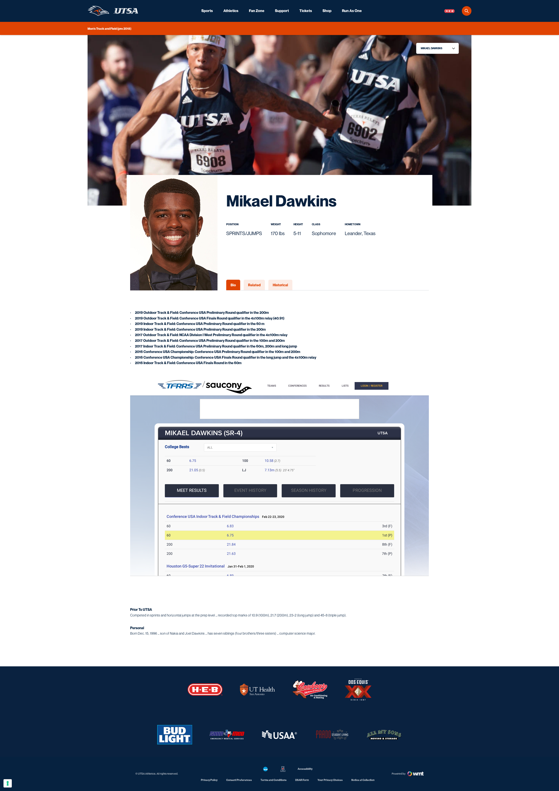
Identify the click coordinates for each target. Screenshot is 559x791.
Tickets (305, 11)
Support (282, 11)
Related (254, 285)
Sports (207, 11)
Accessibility (305, 768)
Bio (233, 285)
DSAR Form (302, 780)
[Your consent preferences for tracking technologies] (7, 783)
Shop (327, 11)
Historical (280, 285)
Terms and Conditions (273, 780)
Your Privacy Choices (330, 780)
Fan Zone (256, 11)
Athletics (230, 11)
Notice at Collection (362, 780)
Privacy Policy (209, 780)
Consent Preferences (239, 780)
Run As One (352, 11)
